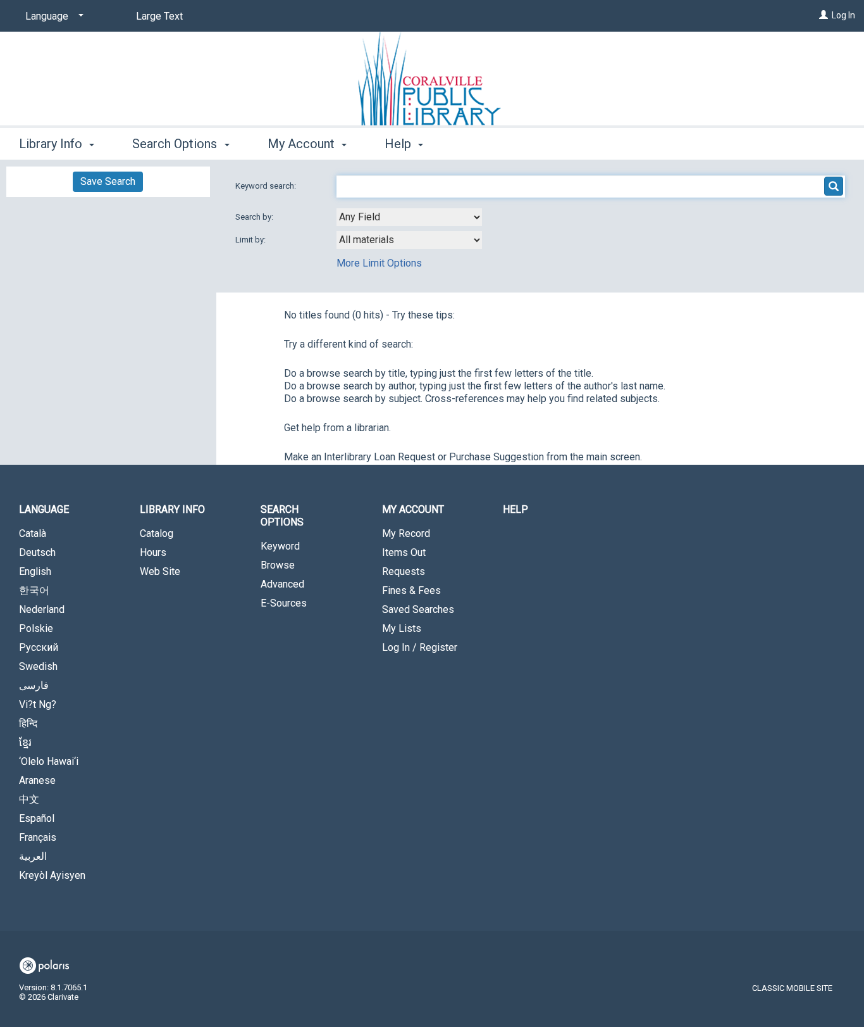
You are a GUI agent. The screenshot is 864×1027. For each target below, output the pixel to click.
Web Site (160, 571)
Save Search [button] (107, 181)
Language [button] (44, 509)
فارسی (34, 685)
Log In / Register (419, 647)
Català (32, 533)
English (35, 571)
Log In (843, 15)
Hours (153, 552)
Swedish (38, 666)
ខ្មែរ (25, 742)
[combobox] (409, 217)
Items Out (404, 552)
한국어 (34, 590)
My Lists (401, 628)
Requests (403, 571)
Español (36, 818)
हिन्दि (28, 723)
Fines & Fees (411, 590)
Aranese (37, 780)
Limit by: (251, 239)
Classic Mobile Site (792, 988)
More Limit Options (379, 263)
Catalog (156, 533)
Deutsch (37, 552)
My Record (406, 533)
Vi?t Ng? (37, 704)
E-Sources (284, 603)
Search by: (255, 217)
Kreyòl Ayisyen (52, 875)
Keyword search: (266, 186)
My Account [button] (303, 143)
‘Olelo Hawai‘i (48, 761)
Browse (278, 565)
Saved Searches (418, 609)
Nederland (42, 609)
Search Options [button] (176, 143)
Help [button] (399, 143)
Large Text (159, 16)
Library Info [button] (52, 143)
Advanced (282, 584)
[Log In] (823, 15)
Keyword (280, 546)
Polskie (36, 628)
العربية (33, 856)
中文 (29, 799)
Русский (38, 647)
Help (515, 509)
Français (37, 837)
